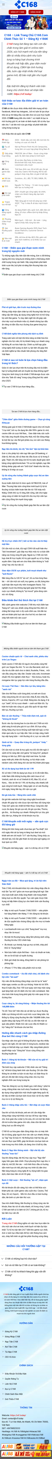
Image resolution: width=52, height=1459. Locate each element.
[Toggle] (2, 1259)
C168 (5, 1294)
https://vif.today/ (18, 1415)
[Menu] (3, 4)
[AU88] (26, 1446)
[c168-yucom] (26, 4)
